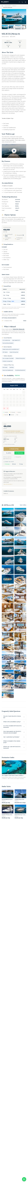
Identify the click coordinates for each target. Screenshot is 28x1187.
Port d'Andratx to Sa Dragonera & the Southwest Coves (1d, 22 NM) (12, 478)
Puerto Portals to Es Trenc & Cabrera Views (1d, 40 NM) (14, 481)
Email (14, 464)
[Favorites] (19, 2)
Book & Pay (15, 449)
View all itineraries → (8, 484)
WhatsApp (20, 453)
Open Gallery (23, 505)
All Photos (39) (20, 27)
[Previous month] (4, 385)
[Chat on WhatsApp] (24, 1179)
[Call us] (22, 2)
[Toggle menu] (25, 2)
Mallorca (14, 5)
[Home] (2, 5)
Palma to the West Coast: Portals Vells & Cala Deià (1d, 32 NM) (13, 474)
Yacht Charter (8, 5)
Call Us (9, 453)
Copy (22, 464)
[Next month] (24, 385)
